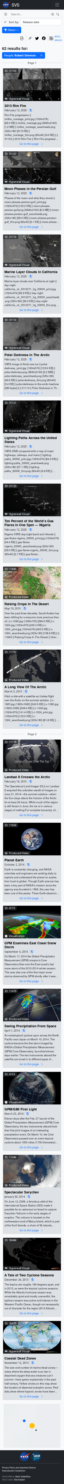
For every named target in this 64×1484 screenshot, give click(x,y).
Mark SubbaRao (23, 1476)
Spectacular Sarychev (21, 1192)
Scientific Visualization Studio (15, 5)
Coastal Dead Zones (20, 1358)
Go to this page (29, 144)
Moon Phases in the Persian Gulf (30, 189)
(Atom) (58, 40)
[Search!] (58, 14)
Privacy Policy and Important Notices (19, 1468)
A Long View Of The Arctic (25, 687)
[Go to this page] (32, 84)
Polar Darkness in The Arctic (27, 355)
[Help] (5, 14)
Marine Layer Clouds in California (30, 272)
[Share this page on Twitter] (37, 38)
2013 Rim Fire (15, 106)
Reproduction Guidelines (13, 1471)
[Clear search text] (51, 14)
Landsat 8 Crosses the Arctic (27, 777)
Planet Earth (14, 860)
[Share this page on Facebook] (44, 38)
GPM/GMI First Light (20, 1109)
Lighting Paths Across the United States (30, 440)
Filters (11, 30)
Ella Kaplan (19, 1480)
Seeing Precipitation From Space (30, 1026)
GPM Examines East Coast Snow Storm (30, 945)
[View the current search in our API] (22, 38)
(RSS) (57, 36)
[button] (41, 55)
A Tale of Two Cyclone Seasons (29, 1275)
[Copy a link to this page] (30, 38)
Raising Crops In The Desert (26, 604)
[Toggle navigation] (57, 4)
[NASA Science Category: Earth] (30, 110)
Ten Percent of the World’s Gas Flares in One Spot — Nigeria (29, 523)
